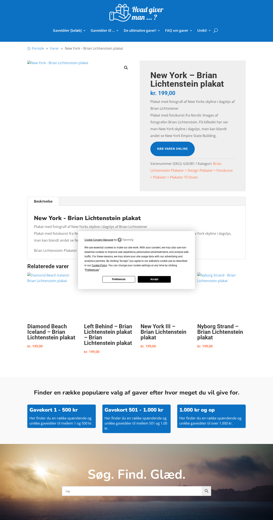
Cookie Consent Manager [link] (98, 239)
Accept (154, 279)
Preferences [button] (92, 269)
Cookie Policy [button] (99, 265)
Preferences (118, 279)
